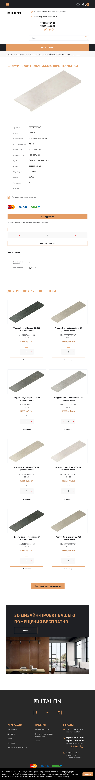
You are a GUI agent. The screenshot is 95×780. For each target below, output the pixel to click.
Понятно (87, 774)
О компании (12, 729)
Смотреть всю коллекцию (47, 586)
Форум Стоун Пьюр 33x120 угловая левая (26, 468)
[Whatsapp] (72, 746)
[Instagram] (59, 713)
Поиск (87, 38)
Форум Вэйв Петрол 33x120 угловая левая (27, 538)
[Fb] (36, 713)
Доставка (11, 734)
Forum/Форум (35, 54)
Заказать (26, 630)
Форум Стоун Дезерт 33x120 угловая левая (68, 329)
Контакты (11, 743)
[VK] (47, 713)
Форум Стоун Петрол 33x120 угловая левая (26, 329)
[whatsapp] (45, 30)
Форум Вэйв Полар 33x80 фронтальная (47, 91)
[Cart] (77, 4)
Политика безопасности (17, 747)
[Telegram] (48, 30)
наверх (88, 754)
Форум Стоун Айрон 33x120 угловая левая (27, 398)
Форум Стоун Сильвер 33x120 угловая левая (68, 398)
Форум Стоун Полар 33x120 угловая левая (68, 468)
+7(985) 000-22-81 (47, 26)
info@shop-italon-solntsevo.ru (45, 17)
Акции (37, 741)
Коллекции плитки (42, 729)
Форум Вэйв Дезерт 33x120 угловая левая (68, 538)
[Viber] (52, 30)
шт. (9, 229)
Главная (10, 54)
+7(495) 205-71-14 (47, 23)
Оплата (10, 738)
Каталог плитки (21, 54)
